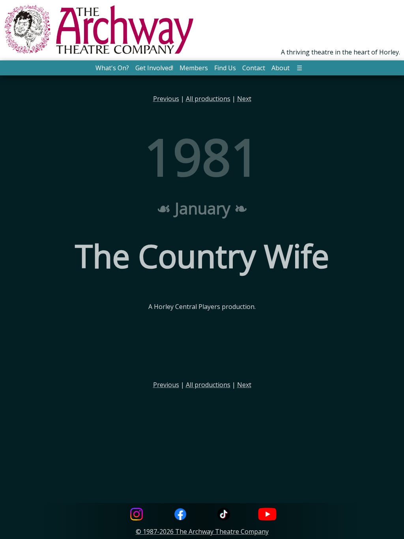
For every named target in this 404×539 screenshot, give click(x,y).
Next (244, 98)
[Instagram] (136, 515)
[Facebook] (180, 515)
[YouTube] (267, 515)
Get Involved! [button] (154, 68)
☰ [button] (299, 68)
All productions (208, 98)
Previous (166, 98)
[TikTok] (223, 515)
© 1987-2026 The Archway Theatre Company (202, 531)
